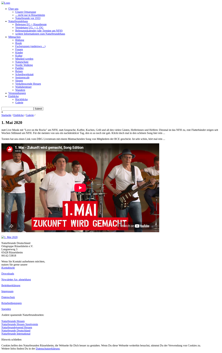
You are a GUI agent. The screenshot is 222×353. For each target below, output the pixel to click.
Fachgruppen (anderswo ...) (30, 46)
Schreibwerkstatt (24, 74)
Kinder (19, 52)
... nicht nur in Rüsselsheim (30, 15)
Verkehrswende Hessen (28, 83)
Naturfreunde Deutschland (15, 330)
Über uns (13, 8)
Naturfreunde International (15, 333)
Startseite (6, 115)
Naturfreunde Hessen (13, 321)
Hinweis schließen (11, 339)
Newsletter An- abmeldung (16, 279)
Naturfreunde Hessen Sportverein (19, 324)
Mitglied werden (24, 58)
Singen (19, 80)
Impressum (7, 291)
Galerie (19, 102)
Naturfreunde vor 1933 (27, 18)
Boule (18, 43)
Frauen (19, 49)
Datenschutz (8, 297)
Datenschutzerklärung (48, 348)
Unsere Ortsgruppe (25, 11)
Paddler (19, 68)
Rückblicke (21, 99)
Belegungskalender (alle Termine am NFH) (39, 30)
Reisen (19, 71)
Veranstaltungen (17, 93)
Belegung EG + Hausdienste (31, 24)
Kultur (18, 55)
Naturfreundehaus (18, 21)
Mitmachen (14, 36)
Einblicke (13, 96)
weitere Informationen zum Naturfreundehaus (40, 33)
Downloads (7, 273)
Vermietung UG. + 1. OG (29, 27)
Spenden (6, 309)
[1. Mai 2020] (9, 237)
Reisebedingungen (11, 303)
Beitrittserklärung (10, 285)
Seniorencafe (22, 77)
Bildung (19, 40)
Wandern (20, 90)
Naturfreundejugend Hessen (16, 327)
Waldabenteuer (23, 86)
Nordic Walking (24, 65)
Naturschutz (21, 61)
